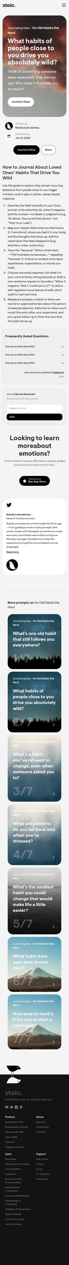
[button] (63, 5)
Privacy (40, 1164)
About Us (40, 1122)
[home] (9, 5)
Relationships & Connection (13, 1203)
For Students (43, 1174)
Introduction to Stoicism (17, 1164)
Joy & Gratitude (13, 1224)
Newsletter (11, 1159)
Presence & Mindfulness (17, 1196)
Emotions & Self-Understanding (13, 1181)
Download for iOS (14, 1122)
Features (9, 1142)
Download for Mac (14, 1132)
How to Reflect (12, 1169)
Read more (12, 552)
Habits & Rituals (13, 1214)
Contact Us (58, 373)
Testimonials (42, 1127)
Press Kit (40, 1132)
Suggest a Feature (14, 1147)
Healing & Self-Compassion (12, 1189)
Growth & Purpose (14, 1219)
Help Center (42, 1159)
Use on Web (11, 1137)
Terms (39, 1169)
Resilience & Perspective (18, 1209)
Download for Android (16, 1127)
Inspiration (10, 1174)
